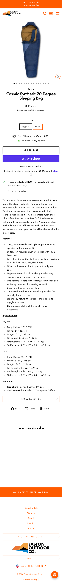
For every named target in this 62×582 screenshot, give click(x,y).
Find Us (31, 523)
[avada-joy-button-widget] (54, 574)
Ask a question (31, 399)
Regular (25, 126)
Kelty (31, 88)
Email (30, 558)
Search (31, 518)
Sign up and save (30, 536)
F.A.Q (31, 528)
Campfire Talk (31, 507)
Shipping (21, 109)
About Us (31, 513)
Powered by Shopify (31, 579)
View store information (17, 191)
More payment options (31, 166)
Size (31, 120)
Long (37, 126)
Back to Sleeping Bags (33, 492)
